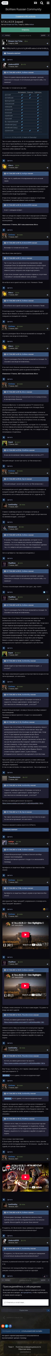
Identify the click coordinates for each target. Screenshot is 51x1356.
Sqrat (10, 442)
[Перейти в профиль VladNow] (4, 564)
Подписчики (23, 1310)
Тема (10, 1347)
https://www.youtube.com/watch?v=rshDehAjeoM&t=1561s (22, 803)
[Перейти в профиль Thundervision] (4, 778)
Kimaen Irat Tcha (11, 24)
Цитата (9, 59)
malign (24, 173)
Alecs (10, 165)
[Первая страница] (3, 35)
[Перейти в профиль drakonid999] (4, 65)
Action (31, 24)
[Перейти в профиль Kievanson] (4, 528)
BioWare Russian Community (23, 9)
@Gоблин (6, 1075)
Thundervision (14, 777)
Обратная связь (24, 1349)
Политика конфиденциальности (28, 1347)
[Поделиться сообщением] (47, 43)
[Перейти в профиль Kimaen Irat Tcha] (4, 42)
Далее (43, 35)
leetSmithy (12, 505)
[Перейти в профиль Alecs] (4, 166)
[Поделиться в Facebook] (10, 1326)
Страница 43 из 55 (25, 35)
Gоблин (25, 72)
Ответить (25, 30)
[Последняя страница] (48, 35)
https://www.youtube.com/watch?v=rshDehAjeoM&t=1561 (24, 1022)
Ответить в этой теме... (15, 1302)
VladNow (25, 450)
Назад (7, 35)
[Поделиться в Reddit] (3, 1326)
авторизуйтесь (26, 1292)
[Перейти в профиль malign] (4, 842)
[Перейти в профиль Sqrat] (4, 443)
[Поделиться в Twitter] (6, 1326)
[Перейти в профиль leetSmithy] (4, 505)
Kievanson (12, 527)
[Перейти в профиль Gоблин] (4, 235)
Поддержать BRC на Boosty (25, 16)
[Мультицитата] (3, 59)
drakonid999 (13, 64)
